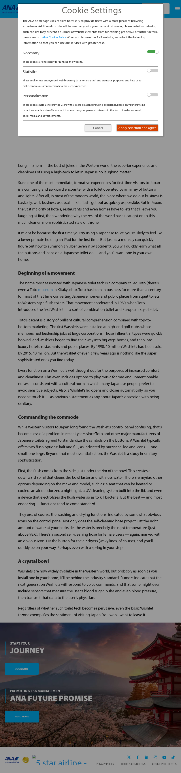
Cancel (98, 128)
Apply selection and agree (137, 128)
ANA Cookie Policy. (54, 37)
